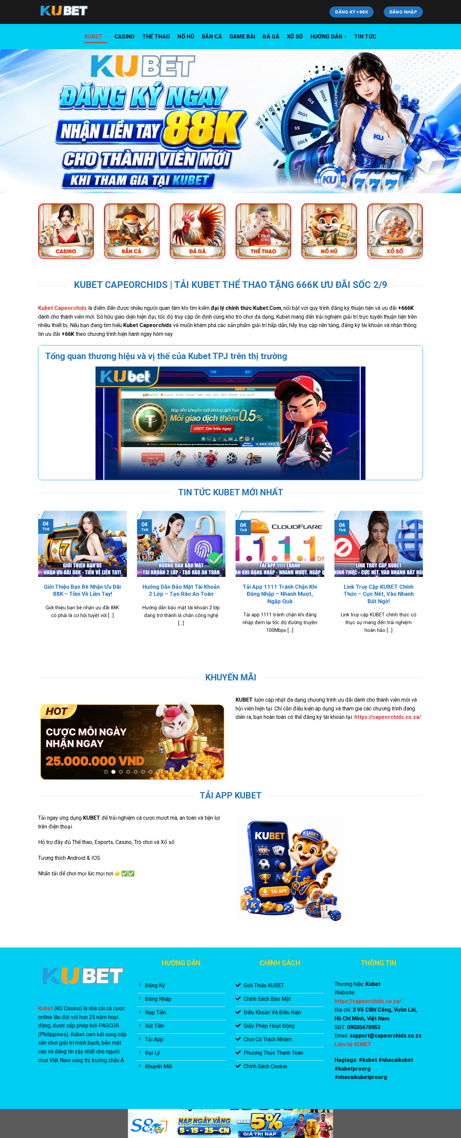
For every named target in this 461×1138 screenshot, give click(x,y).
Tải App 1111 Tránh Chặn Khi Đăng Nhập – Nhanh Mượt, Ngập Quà (280, 594)
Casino (124, 36)
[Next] (424, 580)
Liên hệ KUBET (352, 1044)
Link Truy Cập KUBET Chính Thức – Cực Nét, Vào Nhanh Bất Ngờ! (379, 594)
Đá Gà (271, 36)
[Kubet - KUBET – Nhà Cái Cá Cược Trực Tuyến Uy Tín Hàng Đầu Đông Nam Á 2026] (72, 12)
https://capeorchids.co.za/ (387, 717)
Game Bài (242, 36)
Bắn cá (212, 36)
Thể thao (156, 36)
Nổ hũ (186, 36)
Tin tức (365, 36)
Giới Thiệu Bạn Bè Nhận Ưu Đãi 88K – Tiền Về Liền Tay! (82, 590)
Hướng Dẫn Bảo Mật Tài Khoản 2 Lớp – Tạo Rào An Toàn (181, 590)
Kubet (94, 36)
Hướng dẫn (326, 36)
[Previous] (37, 580)
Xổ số (295, 36)
